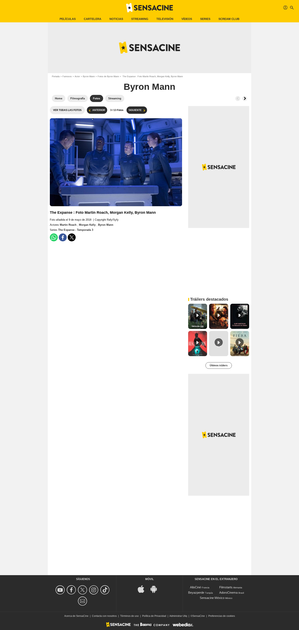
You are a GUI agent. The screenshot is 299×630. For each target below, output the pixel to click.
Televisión (164, 19)
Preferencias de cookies (221, 616)
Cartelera (92, 19)
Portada (56, 76)
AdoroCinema (228, 592)
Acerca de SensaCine (76, 616)
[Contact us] (83, 601)
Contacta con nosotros (104, 616)
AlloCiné (195, 587)
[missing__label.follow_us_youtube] (61, 589)
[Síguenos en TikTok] (105, 589)
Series (205, 19)
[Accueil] (149, 8)
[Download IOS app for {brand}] (143, 589)
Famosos (67, 76)
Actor (77, 76)
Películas (68, 19)
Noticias (116, 19)
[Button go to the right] (244, 98)
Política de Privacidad (154, 616)
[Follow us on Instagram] (94, 589)
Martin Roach (68, 224)
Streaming (139, 19)
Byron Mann (89, 76)
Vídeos (186, 19)
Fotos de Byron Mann (108, 76)
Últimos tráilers (219, 365)
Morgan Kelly (87, 224)
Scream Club (228, 19)
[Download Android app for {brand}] (156, 589)
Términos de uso (129, 616)
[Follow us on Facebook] (72, 589)
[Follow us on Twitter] (83, 589)
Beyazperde (196, 592)
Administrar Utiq (178, 616)
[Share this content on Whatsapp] (54, 237)
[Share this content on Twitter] (72, 237)
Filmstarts (225, 587)
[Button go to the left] (237, 98)
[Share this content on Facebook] (63, 237)
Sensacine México (212, 598)
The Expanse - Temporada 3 (75, 229)
